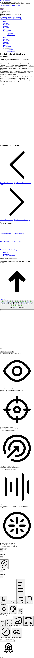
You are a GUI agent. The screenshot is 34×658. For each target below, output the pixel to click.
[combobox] (17, 305)
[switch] (7, 392)
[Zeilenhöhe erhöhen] (1, 571)
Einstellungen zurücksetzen (7, 640)
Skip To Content (4, 639)
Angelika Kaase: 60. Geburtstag (8, 250)
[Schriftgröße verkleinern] (1, 557)
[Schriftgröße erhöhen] (1, 551)
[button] (0, 310)
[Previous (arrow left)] (0, 657)
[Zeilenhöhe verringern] (1, 577)
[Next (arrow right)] (2, 657)
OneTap (10, 348)
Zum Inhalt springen (5, 0)
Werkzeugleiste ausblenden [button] (7, 351)
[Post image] (4, 231)
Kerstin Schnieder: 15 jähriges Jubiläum (10, 241)
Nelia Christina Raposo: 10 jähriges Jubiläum (12, 233)
